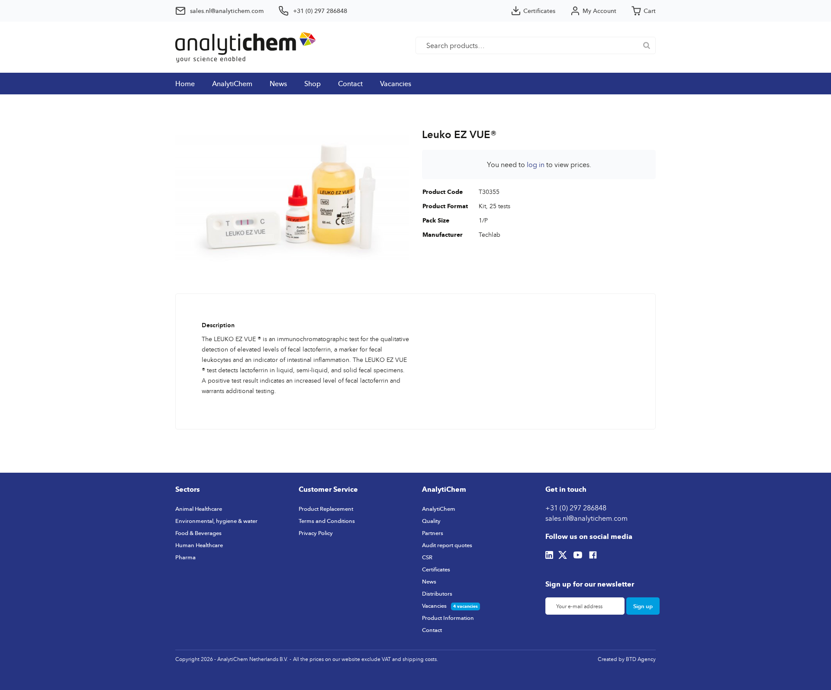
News (278, 83)
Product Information (448, 617)
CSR (427, 557)
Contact (350, 83)
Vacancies (395, 83)
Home (185, 83)
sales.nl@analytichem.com (586, 518)
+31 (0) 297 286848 (575, 507)
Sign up (643, 606)
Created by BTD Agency (627, 659)
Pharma (185, 557)
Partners (432, 533)
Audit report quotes (447, 545)
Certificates (436, 569)
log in (535, 164)
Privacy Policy (316, 533)
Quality (431, 521)
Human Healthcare (199, 545)
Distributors (437, 593)
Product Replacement (326, 508)
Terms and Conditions (327, 521)
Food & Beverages (198, 533)
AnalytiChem (232, 83)
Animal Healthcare (198, 508)
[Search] (646, 45)
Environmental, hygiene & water (216, 521)
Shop (312, 83)
